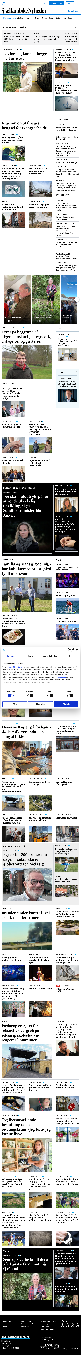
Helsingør (32, 165)
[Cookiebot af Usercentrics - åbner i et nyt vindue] (69, 650)
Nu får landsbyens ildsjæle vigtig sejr (67, 914)
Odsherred (59, 143)
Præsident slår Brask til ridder (12, 461)
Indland (67, 200)
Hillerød (32, 201)
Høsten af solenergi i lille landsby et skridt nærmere (66, 1289)
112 (44, 33)
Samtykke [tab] (10, 656)
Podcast (15, 492)
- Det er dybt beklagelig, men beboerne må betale (65, 56)
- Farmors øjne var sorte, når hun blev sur (67, 1121)
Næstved (5, 421)
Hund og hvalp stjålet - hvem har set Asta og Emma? (13, 140)
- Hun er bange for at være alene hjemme (39, 1184)
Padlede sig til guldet (65, 595)
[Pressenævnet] (49, 1345)
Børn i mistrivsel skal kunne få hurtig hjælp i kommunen (66, 491)
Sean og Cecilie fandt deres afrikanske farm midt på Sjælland (26, 1264)
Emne (37, 18)
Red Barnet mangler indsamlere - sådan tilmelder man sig (12, 820)
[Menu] (78, 3)
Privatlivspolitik (46, 1324)
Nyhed (18, 49)
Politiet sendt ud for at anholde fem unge (67, 1219)
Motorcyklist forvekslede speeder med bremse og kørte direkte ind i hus (15, 39)
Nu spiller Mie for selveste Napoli (66, 851)
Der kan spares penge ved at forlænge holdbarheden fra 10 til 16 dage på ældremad (13, 1089)
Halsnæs (58, 876)
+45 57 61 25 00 (13, 1348)
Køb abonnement (56, 3)
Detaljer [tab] (30, 656)
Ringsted (58, 49)
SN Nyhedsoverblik (9, 18)
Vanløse (4, 954)
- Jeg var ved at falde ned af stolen (67, 729)
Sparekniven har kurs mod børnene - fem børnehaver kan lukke (67, 1182)
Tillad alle (66, 704)
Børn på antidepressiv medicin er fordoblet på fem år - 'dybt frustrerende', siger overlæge (65, 525)
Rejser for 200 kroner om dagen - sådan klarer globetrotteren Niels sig (25, 859)
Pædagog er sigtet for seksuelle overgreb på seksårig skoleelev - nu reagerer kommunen (66, 186)
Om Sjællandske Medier (49, 1321)
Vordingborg (59, 1250)
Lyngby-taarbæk (61, 954)
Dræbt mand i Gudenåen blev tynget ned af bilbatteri (67, 244)
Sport (70, 18)
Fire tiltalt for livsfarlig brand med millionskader (12, 207)
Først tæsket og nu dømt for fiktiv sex (65, 1086)
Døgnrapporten (15, 33)
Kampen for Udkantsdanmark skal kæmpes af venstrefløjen (67, 342)
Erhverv (45, 18)
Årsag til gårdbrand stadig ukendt (65, 218)
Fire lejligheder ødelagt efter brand (11, 958)
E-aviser (44, 3)
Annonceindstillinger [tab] (50, 656)
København (59, 200)
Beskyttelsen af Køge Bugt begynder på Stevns (67, 267)
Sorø (57, 1021)
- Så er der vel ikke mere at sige (67, 173)
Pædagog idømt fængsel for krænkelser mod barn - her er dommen (66, 89)
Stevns (57, 82)
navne (67, 143)
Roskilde (59, 166)
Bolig (12, 560)
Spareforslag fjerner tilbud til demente (12, 425)
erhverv (66, 134)
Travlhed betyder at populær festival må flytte (39, 960)
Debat (51, 18)
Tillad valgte (40, 704)
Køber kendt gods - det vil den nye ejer (67, 138)
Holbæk (58, 124)
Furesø (4, 201)
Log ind (70, 3)
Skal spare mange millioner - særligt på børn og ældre (67, 960)
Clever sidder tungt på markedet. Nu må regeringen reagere (67, 383)
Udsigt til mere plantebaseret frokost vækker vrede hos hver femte (66, 206)
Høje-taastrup (61, 1212)
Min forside (21, 18)
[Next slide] (76, 299)
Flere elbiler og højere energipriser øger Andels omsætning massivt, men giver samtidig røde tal (13, 173)
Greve (6, 33)
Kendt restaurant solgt (66, 162)
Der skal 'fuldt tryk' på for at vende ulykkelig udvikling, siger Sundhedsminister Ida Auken (26, 506)
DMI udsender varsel (66, 817)
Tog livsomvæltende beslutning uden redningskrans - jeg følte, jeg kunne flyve (26, 1127)
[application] (17, 299)
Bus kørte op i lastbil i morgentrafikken (40, 819)
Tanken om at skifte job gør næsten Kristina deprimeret (40, 1088)
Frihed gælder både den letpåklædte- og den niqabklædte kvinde (66, 1030)
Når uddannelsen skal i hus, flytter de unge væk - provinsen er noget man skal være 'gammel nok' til (66, 1258)
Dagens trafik (65, 990)
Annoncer (5, 1326)
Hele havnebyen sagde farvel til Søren (66, 880)
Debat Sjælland (69, 223)
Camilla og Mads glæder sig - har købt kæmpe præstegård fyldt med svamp (26, 568)
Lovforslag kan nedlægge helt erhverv (25, 56)
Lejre (3, 1212)
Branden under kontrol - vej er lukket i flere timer (67, 128)
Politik (40, 165)
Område (29, 18)
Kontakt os (25, 1326)
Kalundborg (33, 815)
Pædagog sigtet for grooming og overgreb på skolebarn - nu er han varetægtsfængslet (13, 786)
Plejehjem (67, 49)
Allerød (31, 421)
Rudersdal (5, 1115)
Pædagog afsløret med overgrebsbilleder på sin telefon (45, 39)
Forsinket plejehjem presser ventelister (39, 205)
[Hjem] (3, 3)
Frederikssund (8, 49)
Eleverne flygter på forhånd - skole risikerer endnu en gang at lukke (27, 731)
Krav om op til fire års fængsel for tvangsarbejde (24, 125)
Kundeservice (6, 1321)
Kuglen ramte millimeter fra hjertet (40, 1218)
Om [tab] (70, 656)
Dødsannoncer (61, 18)
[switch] (30, 695)
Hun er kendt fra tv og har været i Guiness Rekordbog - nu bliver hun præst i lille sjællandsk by (66, 151)
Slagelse (59, 1115)
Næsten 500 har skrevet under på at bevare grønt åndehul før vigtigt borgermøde (40, 429)
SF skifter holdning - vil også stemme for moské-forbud (40, 171)
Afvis (15, 704)
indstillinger (61, 677)
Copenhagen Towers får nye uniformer (67, 568)
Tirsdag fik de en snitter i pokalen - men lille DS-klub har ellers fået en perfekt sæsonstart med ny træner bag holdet (13, 1221)
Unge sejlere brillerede (66, 621)
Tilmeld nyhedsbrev (28, 1324)
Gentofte (59, 564)
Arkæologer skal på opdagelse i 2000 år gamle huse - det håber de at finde (13, 1183)
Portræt (15, 1255)
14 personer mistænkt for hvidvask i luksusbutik (40, 463)
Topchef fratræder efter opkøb (65, 783)
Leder (69, 379)
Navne (13, 985)
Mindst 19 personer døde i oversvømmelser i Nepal (67, 256)
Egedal (57, 846)
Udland (58, 251)
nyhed (66, 159)
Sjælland (37, 33)
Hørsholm (5, 119)
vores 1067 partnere (14, 667)
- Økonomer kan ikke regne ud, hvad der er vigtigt (66, 231)
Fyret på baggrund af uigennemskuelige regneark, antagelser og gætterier (26, 336)
